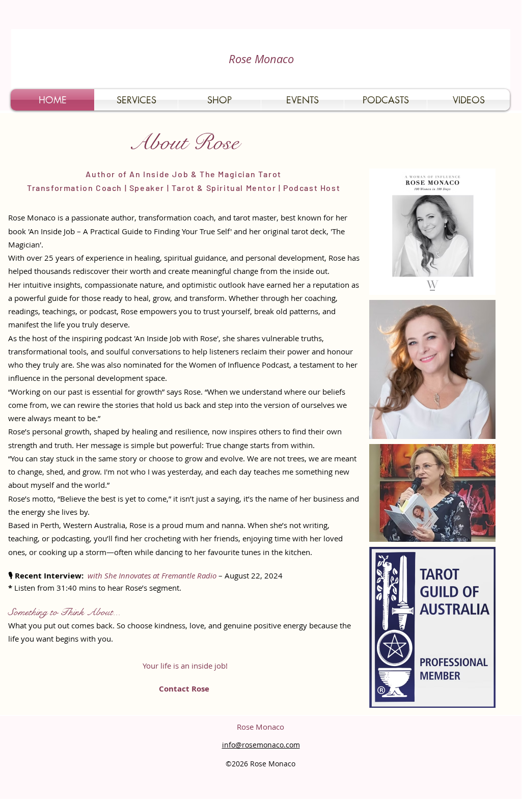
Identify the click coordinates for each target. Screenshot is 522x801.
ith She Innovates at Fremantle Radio (154, 575)
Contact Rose (185, 688)
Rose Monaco (261, 58)
